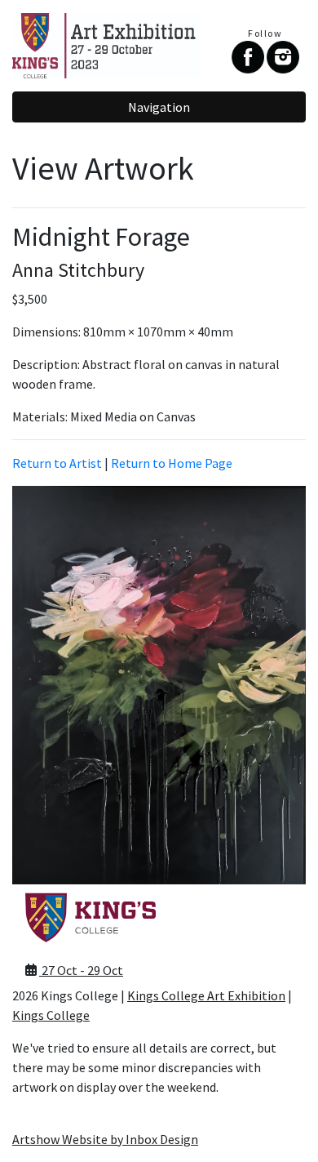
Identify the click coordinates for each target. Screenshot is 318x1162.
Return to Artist (57, 463)
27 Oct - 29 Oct (81, 970)
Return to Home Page (171, 463)
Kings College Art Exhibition (206, 995)
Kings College (51, 1015)
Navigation (159, 107)
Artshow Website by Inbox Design (105, 1139)
